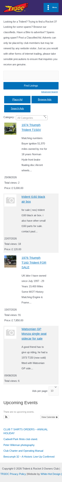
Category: (8, 117)
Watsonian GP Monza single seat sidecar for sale (34, 333)
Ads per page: (40, 390)
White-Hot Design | (51, 474)
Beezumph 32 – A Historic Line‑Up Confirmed (28, 456)
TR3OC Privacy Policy (13, 474)
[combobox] (32, 117)
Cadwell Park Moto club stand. (20, 439)
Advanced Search (49, 92)
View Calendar (48, 416)
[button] (6, 417)
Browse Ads (44, 99)
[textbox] (29, 117)
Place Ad (17, 99)
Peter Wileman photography (19, 445)
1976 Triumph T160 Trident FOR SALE (34, 262)
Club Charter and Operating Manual (23, 450)
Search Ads (17, 108)
